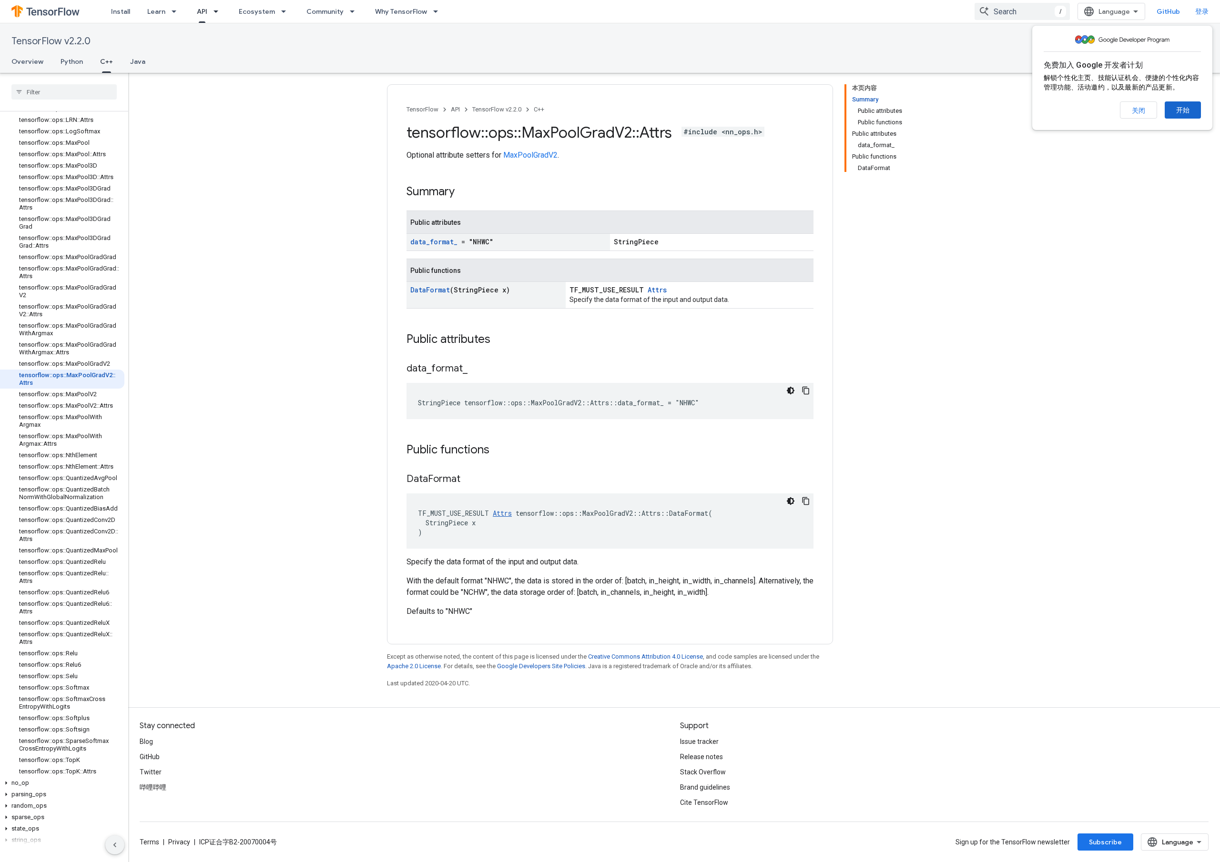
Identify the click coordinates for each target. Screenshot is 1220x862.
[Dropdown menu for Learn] (176, 11)
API (202, 11)
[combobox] (1022, 11)
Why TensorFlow (401, 11)
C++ (106, 61)
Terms (149, 842)
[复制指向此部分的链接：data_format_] (477, 369)
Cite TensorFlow (704, 802)
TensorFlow (422, 109)
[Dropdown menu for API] (218, 11)
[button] (62, 783)
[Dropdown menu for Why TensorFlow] (438, 11)
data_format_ (434, 241)
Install (120, 11)
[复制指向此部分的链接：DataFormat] (469, 479)
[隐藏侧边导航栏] (114, 844)
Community (325, 11)
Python (72, 61)
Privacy (179, 842)
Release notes (701, 757)
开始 (1183, 110)
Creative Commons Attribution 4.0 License (645, 656)
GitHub (1168, 11)
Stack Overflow (703, 772)
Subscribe (1105, 842)
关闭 (1138, 110)
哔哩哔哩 (153, 787)
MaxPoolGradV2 (530, 155)
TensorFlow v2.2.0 (51, 41)
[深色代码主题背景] (790, 390)
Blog (146, 741)
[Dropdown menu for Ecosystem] (286, 11)
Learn (156, 11)
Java (137, 61)
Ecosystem (257, 11)
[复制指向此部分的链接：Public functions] (498, 450)
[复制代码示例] (805, 390)
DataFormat (430, 289)
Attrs (657, 289)
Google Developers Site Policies (541, 666)
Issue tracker (699, 741)
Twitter (151, 772)
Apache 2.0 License (414, 666)
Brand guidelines (705, 787)
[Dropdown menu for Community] (355, 11)
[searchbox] (64, 92)
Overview (27, 61)
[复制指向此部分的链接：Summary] (464, 192)
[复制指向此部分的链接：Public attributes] (499, 340)
